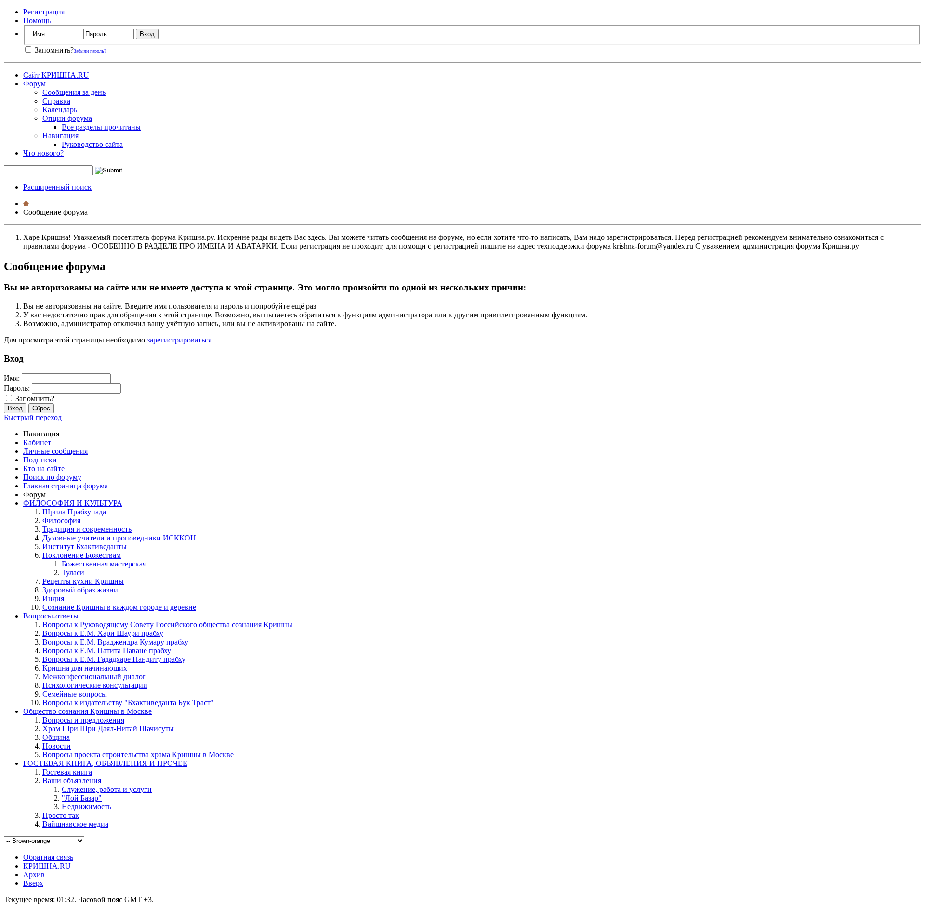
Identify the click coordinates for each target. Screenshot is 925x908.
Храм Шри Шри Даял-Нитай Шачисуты (108, 728)
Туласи (73, 572)
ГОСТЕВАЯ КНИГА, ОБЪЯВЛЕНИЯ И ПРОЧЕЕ (105, 763)
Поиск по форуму (52, 477)
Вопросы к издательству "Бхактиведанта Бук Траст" (128, 702)
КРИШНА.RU (47, 866)
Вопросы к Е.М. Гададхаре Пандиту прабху (113, 659)
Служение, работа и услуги (107, 789)
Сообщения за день (74, 92)
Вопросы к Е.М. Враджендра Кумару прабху (115, 642)
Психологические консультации (94, 685)
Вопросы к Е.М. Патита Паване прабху (106, 650)
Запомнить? (53, 50)
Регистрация (44, 12)
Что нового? (43, 153)
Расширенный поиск (57, 187)
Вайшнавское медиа (75, 824)
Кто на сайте (44, 468)
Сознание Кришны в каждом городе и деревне (119, 607)
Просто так (60, 815)
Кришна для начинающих (84, 668)
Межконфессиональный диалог (94, 676)
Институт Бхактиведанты (84, 546)
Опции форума (67, 118)
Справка (56, 101)
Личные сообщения (55, 451)
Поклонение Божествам (81, 555)
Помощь (37, 20)
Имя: (12, 378)
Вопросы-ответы (51, 616)
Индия (53, 598)
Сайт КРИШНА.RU (56, 75)
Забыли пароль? (90, 50)
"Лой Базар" (82, 798)
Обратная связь (48, 857)
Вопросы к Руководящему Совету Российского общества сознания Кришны (167, 624)
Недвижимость (86, 807)
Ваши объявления (71, 780)
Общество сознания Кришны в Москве (87, 711)
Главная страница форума (65, 486)
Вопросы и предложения (83, 720)
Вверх (33, 883)
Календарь (59, 109)
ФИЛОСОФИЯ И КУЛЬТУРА (72, 503)
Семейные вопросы (74, 694)
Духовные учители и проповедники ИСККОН (119, 538)
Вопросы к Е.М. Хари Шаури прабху (102, 633)
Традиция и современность (87, 529)
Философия (61, 520)
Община (56, 737)
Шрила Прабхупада (74, 512)
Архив (34, 874)
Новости (56, 746)
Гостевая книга (67, 772)
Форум (34, 83)
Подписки (40, 460)
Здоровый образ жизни (80, 590)
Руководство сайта (92, 144)
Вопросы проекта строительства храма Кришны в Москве (138, 754)
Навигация (60, 136)
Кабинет (37, 442)
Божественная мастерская (104, 564)
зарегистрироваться (179, 340)
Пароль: (17, 388)
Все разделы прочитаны (101, 127)
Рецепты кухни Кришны (83, 581)
